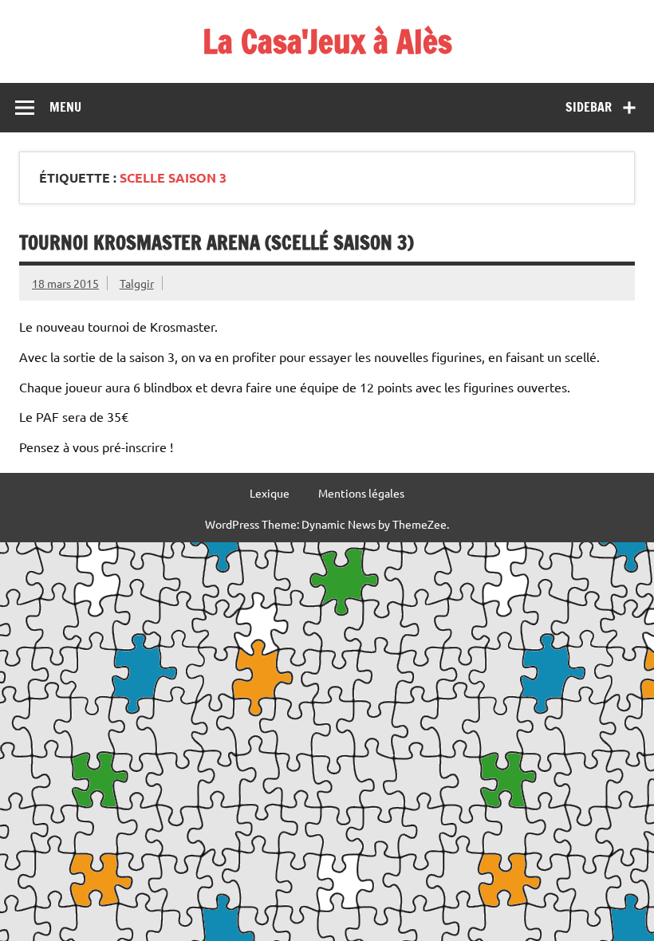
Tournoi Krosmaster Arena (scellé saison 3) (216, 242)
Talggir (137, 283)
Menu (65, 107)
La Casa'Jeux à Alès (327, 41)
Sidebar (588, 107)
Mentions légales (361, 492)
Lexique (270, 492)
